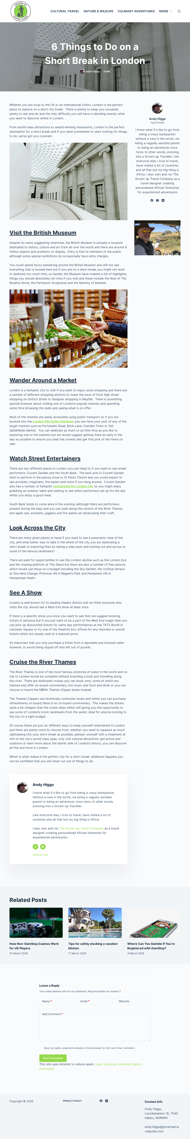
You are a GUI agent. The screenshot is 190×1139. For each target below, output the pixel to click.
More (163, 11)
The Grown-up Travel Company (81, 828)
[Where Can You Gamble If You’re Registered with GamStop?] (154, 923)
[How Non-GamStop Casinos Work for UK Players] (36, 923)
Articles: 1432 (40, 855)
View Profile (157, 122)
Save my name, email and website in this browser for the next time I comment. (89, 1047)
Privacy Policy (72, 1100)
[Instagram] (106, 1100)
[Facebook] (151, 200)
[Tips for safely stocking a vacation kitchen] (95, 923)
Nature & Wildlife (98, 11)
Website (124, 1001)
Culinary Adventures (136, 11)
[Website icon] (43, 847)
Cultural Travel (64, 11)
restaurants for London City (73, 486)
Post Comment (53, 1058)
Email (85, 1001)
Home (107, 71)
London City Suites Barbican (53, 421)
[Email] (157, 200)
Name (47, 1001)
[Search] (179, 11)
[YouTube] (163, 200)
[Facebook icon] (35, 847)
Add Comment (52, 1014)
